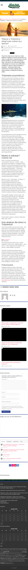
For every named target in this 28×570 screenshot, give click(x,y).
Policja (19, 555)
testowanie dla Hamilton (10, 559)
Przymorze (23, 555)
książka (7, 553)
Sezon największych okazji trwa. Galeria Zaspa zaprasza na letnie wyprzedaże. (13, 445)
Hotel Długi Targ (6, 280)
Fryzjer (17, 549)
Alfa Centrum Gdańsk (9, 548)
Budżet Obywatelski (23, 548)
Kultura (13, 553)
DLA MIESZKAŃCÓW (15, 19)
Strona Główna (5, 19)
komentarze (15, 441)
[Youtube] (15, 465)
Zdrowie (12, 563)
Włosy (24, 561)
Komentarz (4, 379)
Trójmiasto (10, 561)
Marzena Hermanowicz (18, 553)
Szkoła (24, 558)
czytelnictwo (11, 549)
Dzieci (14, 549)
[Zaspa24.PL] (14, 5)
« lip (1, 523)
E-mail (3, 396)
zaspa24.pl (7, 563)
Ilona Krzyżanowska (14, 552)
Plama (16, 555)
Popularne (9, 441)
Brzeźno (18, 548)
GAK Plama (21, 549)
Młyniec (8, 555)
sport (21, 556)
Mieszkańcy (3, 555)
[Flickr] (13, 465)
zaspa (2, 563)
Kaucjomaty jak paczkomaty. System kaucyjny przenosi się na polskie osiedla (13, 450)
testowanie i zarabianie (20, 559)
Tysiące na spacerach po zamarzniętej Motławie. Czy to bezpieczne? (12, 343)
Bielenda (14, 548)
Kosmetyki (3, 553)
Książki (10, 553)
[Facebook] (10, 465)
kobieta (24, 552)
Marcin (5, 46)
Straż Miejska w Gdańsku (11, 558)
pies (11, 555)
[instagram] (18, 465)
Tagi (21, 441)
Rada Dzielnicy (2, 556)
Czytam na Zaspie (4, 549)
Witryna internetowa (6, 401)
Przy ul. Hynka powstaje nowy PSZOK (12, 458)
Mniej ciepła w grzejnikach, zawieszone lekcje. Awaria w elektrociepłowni (12, 323)
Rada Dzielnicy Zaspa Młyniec (12, 556)
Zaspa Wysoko (6, 454)
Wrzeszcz (20, 561)
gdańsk (6, 551)
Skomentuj (6, 50)
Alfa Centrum (3, 548)
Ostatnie (3, 441)
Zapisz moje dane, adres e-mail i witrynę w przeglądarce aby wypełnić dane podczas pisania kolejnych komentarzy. (13, 407)
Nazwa (4, 392)
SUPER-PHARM (19, 558)
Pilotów (13, 555)
